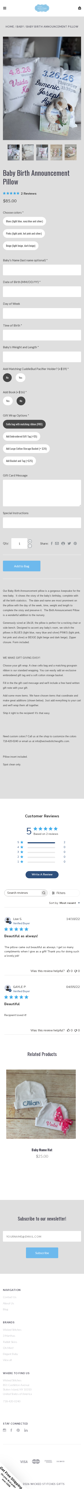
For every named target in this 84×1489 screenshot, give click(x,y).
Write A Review (42, 874)
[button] (13, 1475)
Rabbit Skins (10, 1341)
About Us (8, 1303)
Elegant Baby (10, 1354)
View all (7, 1360)
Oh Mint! (8, 1348)
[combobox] (64, 903)
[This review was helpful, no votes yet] (68, 971)
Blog (5, 1309)
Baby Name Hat (42, 1149)
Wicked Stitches (12, 1329)
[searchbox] (22, 893)
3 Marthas (9, 1335)
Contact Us (9, 1297)
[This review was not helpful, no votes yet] (75, 971)
